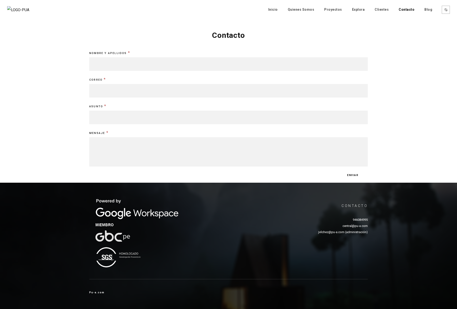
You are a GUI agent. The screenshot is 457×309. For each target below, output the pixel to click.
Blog (428, 9)
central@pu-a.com (355, 226)
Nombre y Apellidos (109, 52)
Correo (97, 79)
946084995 (360, 219)
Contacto (406, 9)
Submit (356, 175)
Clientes (382, 9)
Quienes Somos (301, 9)
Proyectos (333, 9)
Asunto (98, 106)
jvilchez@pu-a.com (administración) (343, 232)
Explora (358, 9)
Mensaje (99, 132)
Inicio (273, 9)
